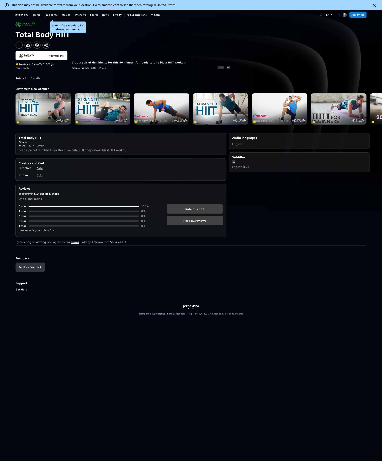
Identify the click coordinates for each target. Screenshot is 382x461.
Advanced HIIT (220, 109)
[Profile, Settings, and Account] (345, 15)
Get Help (21, 289)
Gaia (40, 168)
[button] (37, 230)
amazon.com (110, 5)
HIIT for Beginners (338, 109)
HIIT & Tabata (279, 109)
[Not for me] (37, 45)
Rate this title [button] (194, 209)
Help (190, 313)
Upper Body (161, 109)
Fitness (76, 67)
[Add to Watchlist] (19, 45)
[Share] (46, 45)
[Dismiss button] (374, 6)
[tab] (21, 78)
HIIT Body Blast (43, 109)
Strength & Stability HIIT (102, 109)
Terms (75, 242)
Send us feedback (176, 313)
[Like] (28, 45)
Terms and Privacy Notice (152, 313)
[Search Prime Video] (321, 15)
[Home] (22, 15)
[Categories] (339, 15)
